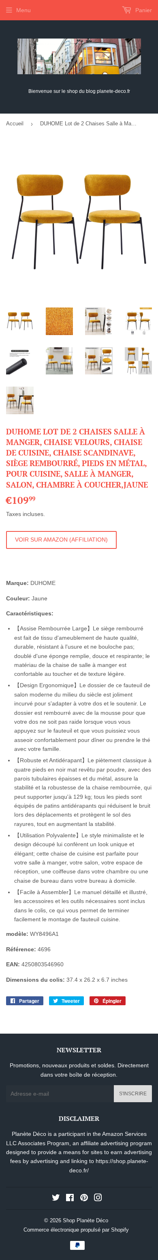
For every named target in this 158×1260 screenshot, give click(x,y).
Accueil (14, 123)
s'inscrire (133, 1094)
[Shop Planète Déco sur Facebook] (70, 1198)
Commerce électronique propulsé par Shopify (76, 1230)
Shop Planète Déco (85, 1220)
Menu (23, 10)
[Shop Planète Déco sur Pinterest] (84, 1198)
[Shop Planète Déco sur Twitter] (56, 1198)
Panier (143, 10)
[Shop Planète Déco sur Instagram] (98, 1198)
